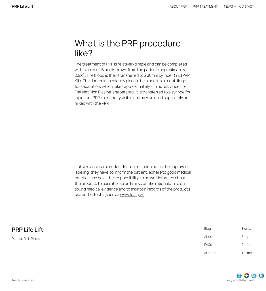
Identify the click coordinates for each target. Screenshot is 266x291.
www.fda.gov (131, 194)
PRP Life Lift (22, 6)
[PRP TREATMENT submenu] (220, 6)
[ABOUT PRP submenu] (188, 6)
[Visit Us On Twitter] (261, 277)
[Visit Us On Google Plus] (246, 277)
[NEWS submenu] (235, 6)
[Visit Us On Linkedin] (253, 277)
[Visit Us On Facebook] (239, 277)
